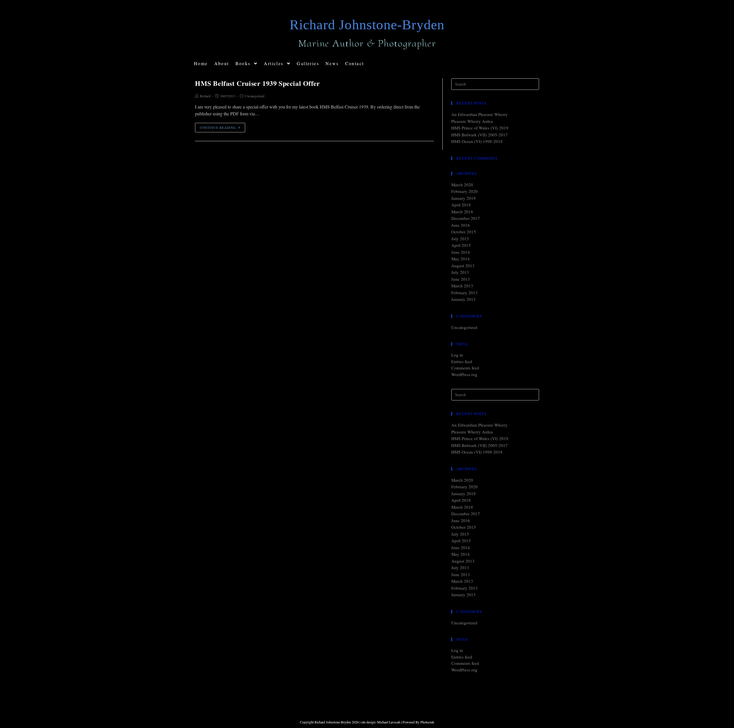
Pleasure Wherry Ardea (472, 121)
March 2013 (462, 286)
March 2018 (462, 211)
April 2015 (461, 245)
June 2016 (460, 225)
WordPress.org (464, 374)
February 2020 (464, 191)
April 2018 (461, 205)
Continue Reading (218, 127)
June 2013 (460, 279)
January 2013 (463, 299)
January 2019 (463, 198)
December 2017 (465, 218)
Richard (205, 96)
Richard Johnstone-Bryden (367, 24)
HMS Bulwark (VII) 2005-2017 (479, 135)
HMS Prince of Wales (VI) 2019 (479, 128)
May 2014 (460, 259)
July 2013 (460, 272)
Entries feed (461, 361)
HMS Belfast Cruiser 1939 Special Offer (257, 83)
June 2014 (460, 252)
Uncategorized (254, 96)
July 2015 (460, 238)
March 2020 (462, 184)
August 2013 (463, 265)
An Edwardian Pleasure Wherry (479, 114)
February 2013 (464, 292)
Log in (457, 355)
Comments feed (465, 368)
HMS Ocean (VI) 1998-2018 (477, 141)
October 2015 (463, 232)
